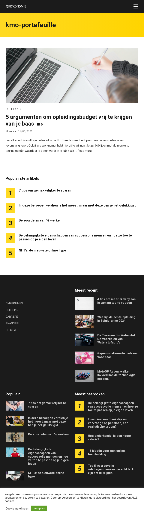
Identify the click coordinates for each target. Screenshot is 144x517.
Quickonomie (16, 6)
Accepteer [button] (39, 508)
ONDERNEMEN (14, 303)
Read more (84, 151)
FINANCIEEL (12, 323)
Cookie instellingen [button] (17, 508)
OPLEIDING (13, 109)
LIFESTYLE (12, 329)
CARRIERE (12, 316)
